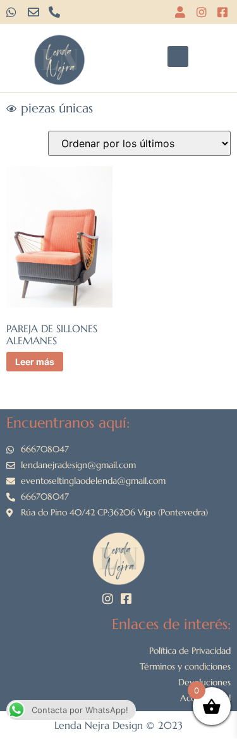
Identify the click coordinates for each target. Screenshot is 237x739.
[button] (177, 56)
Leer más (34, 361)
